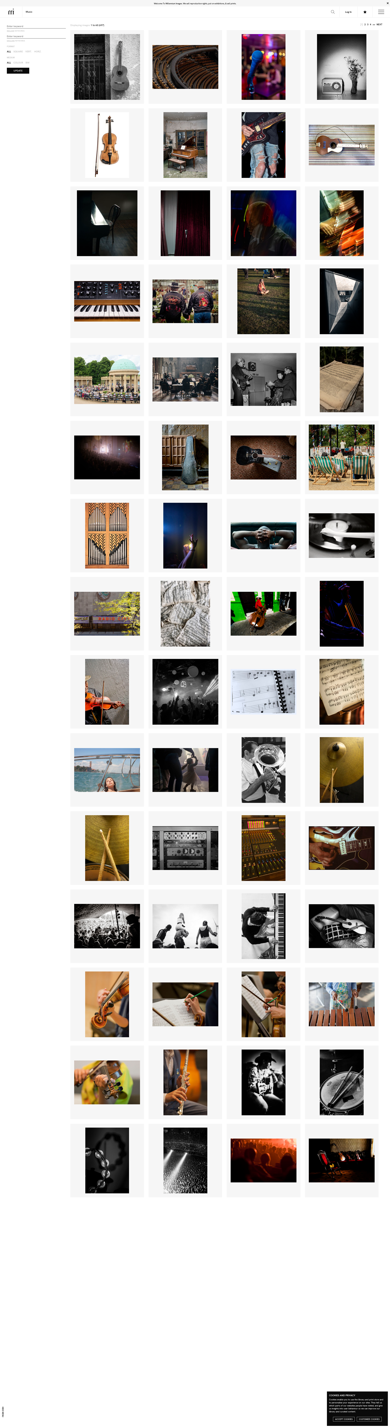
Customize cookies (369, 1419)
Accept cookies (344, 1419)
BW (28, 62)
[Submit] (333, 11)
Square (18, 51)
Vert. (28, 51)
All (9, 51)
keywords (16, 31)
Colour (18, 62)
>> (374, 24)
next (379, 24)
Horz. (37, 51)
